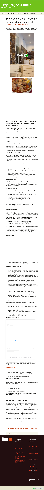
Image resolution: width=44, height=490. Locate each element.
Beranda (30, 475)
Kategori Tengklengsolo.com (12, 433)
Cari (3, 437)
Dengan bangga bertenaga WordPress (12, 487)
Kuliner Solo (3, 13)
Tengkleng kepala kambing (19, 397)
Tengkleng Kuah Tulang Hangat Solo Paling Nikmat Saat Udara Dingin (20, 449)
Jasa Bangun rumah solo (10, 367)
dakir (30, 459)
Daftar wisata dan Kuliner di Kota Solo (21, 24)
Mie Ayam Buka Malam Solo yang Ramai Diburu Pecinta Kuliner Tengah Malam (20, 461)
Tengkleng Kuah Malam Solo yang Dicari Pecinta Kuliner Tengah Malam (20, 453)
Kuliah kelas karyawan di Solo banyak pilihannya (33, 454)
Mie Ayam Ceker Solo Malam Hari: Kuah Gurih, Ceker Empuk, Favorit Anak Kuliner (20, 457)
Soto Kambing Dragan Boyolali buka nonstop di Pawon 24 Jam (22, 428)
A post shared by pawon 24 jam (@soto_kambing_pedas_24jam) (20, 357)
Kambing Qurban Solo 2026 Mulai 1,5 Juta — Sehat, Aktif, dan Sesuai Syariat (21, 13)
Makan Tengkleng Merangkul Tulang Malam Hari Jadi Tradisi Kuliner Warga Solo (20, 445)
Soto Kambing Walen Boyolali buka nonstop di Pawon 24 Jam (21, 427)
